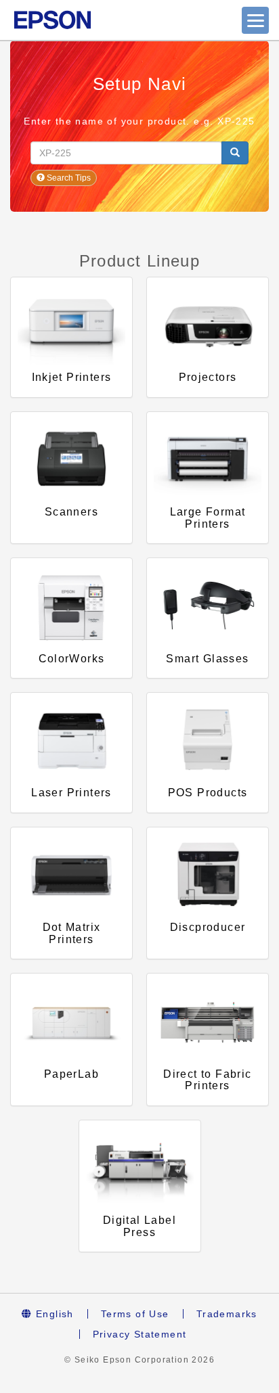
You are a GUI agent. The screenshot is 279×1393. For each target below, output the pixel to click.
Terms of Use (135, 1313)
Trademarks (226, 1313)
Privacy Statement (140, 1334)
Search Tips (68, 178)
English (53, 1313)
